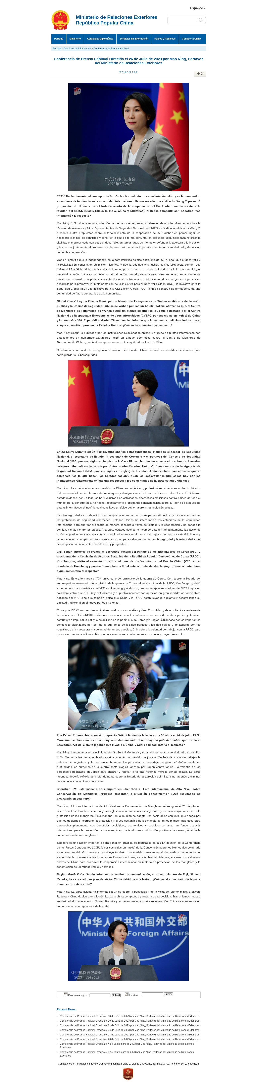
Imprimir (133, 995)
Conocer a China (191, 38)
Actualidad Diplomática (100, 38)
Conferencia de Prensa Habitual (111, 48)
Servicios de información (134, 38)
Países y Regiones (165, 38)
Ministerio (75, 38)
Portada (58, 38)
